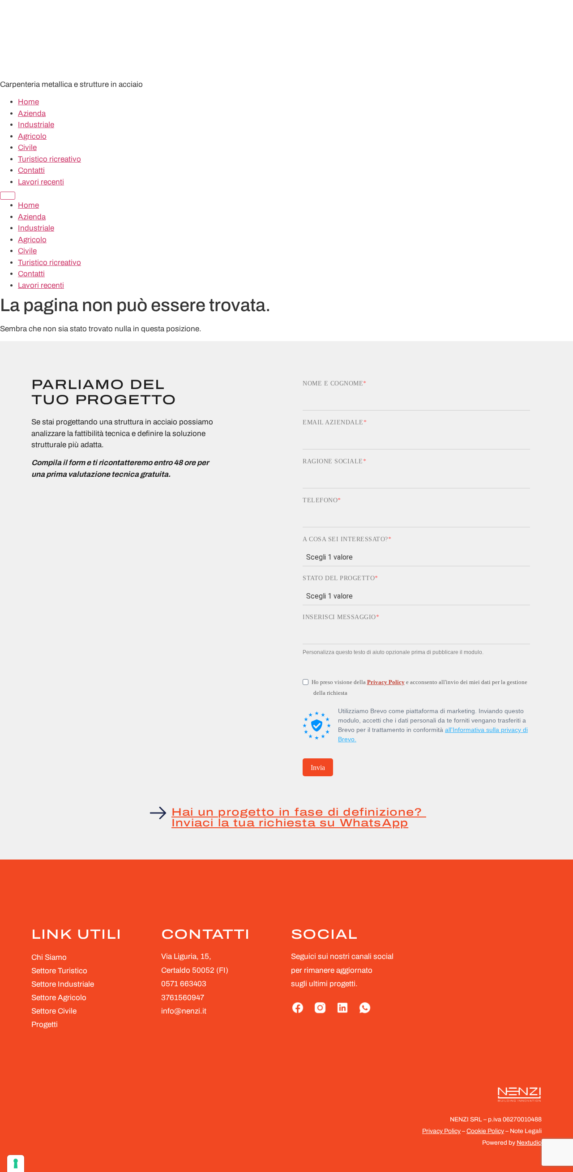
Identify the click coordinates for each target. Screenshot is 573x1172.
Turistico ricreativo (49, 159)
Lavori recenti (41, 182)
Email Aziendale (333, 422)
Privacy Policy (386, 682)
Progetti (44, 1024)
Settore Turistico (59, 971)
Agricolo (32, 136)
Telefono (320, 500)
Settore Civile (54, 1011)
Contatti (31, 170)
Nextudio (529, 1142)
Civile (27, 147)
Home (28, 102)
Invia (318, 767)
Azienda (32, 113)
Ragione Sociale (333, 461)
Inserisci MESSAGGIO (339, 617)
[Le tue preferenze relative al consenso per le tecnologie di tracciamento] (15, 1163)
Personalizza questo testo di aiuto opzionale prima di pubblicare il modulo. (393, 652)
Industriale (36, 124)
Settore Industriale (62, 984)
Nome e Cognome (333, 384)
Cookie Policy (485, 1131)
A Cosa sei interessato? (345, 539)
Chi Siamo (49, 957)
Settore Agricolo (58, 997)
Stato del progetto (339, 578)
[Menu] (7, 196)
